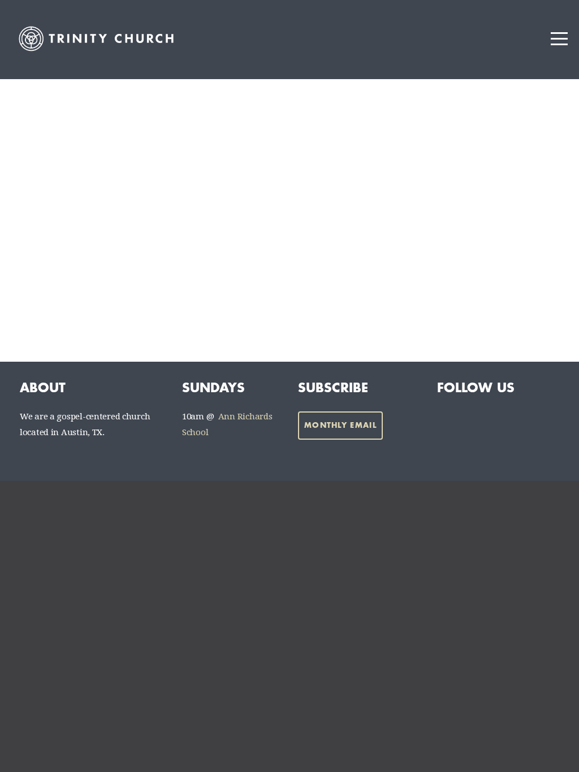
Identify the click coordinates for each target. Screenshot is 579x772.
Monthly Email (340, 425)
